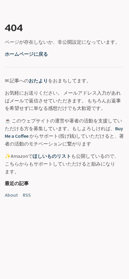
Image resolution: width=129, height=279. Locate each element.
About (11, 195)
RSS (27, 195)
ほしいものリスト (52, 156)
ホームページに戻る (26, 54)
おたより (38, 81)
